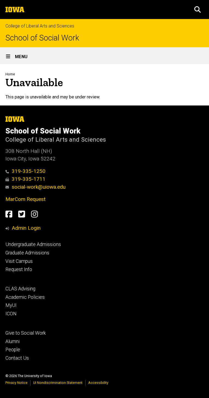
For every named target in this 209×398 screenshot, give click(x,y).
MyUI (11, 305)
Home (10, 74)
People (12, 349)
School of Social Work (42, 38)
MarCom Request (25, 199)
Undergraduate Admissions (33, 244)
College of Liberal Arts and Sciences (39, 26)
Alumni (12, 341)
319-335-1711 (28, 179)
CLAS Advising (20, 288)
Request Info (18, 269)
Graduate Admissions (27, 253)
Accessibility (98, 383)
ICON (11, 313)
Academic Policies (25, 297)
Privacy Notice (16, 383)
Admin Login (26, 228)
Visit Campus (19, 261)
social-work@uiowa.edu (39, 187)
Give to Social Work (25, 333)
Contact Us (17, 358)
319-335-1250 (28, 171)
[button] (197, 9)
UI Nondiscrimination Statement (57, 383)
